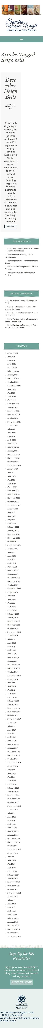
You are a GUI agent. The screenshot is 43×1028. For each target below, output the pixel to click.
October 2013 (12, 889)
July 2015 (11, 813)
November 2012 (13, 929)
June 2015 (11, 817)
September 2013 (14, 893)
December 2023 (13, 454)
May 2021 (11, 559)
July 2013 (11, 900)
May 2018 (11, 690)
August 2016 (12, 766)
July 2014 (11, 857)
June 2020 (11, 599)
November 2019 (13, 625)
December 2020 (13, 578)
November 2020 (13, 581)
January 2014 (12, 878)
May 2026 (11, 360)
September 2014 (14, 849)
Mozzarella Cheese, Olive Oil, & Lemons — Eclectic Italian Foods (22, 249)
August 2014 (12, 853)
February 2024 (13, 447)
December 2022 (13, 494)
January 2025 (12, 407)
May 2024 (11, 436)
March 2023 (12, 487)
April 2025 (11, 396)
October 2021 (12, 541)
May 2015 (11, 820)
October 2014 (12, 846)
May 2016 (11, 777)
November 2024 (13, 414)
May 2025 (11, 393)
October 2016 (12, 759)
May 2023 (11, 480)
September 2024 (14, 422)
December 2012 (13, 925)
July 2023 (11, 472)
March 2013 (12, 915)
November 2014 (13, 842)
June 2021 (11, 556)
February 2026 (13, 371)
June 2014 (11, 860)
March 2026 (12, 367)
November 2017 (13, 712)
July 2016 (11, 770)
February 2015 (13, 831)
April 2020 (11, 607)
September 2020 (14, 588)
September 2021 (14, 545)
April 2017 (11, 737)
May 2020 (11, 603)
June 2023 (11, 476)
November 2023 (13, 458)
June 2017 (11, 730)
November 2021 (13, 538)
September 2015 (14, 806)
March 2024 (12, 444)
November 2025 (13, 378)
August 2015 (12, 809)
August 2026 (12, 353)
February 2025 (13, 404)
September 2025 (14, 386)
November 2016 (13, 755)
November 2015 (13, 799)
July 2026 (11, 357)
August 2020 (12, 592)
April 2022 (11, 523)
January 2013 (12, 922)
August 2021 (12, 549)
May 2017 (11, 733)
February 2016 (13, 788)
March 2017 (12, 741)
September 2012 (14, 936)
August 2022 (12, 509)
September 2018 (14, 675)
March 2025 (12, 400)
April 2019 (11, 650)
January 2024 (12, 451)
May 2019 (11, 646)
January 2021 (12, 574)
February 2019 (13, 657)
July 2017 (11, 726)
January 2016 (12, 791)
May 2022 (11, 520)
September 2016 (14, 762)
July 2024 (11, 429)
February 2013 (13, 918)
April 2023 (11, 483)
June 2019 (11, 643)
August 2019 (12, 636)
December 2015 (13, 795)
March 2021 (12, 567)
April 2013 (11, 911)
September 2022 (14, 505)
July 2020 (11, 596)
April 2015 (11, 824)
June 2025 (11, 389)
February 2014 (13, 875)
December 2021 (13, 534)
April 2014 (11, 867)
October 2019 (12, 628)
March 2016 (12, 784)
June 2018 (11, 686)
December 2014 (13, 839)
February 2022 (13, 527)
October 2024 (12, 418)
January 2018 (12, 704)
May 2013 (11, 907)
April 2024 (11, 440)
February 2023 (13, 491)
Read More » (11, 226)
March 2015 (12, 828)
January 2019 (12, 661)
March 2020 (12, 610)
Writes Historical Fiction (21, 30)
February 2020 (13, 614)
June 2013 (11, 904)
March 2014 (12, 871)
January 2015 (12, 835)
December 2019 (13, 621)
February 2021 (13, 570)
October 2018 (12, 672)
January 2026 (12, 375)
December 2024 (13, 411)
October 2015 (12, 802)
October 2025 (12, 382)
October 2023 (12, 462)
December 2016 (13, 752)
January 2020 (12, 617)
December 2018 (13, 664)
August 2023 (12, 469)
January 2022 (12, 530)
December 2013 (13, 882)
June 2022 (11, 516)
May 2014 (11, 864)
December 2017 (13, 708)
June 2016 (11, 773)
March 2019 (12, 654)
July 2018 (11, 683)
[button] (22, 39)
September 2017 (14, 719)
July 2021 (11, 552)
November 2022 (13, 498)
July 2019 (11, 639)
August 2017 (12, 722)
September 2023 (14, 465)
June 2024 (11, 433)
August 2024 (12, 425)
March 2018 (12, 697)
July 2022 (11, 512)
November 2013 (13, 886)
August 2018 (12, 679)
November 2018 (13, 668)
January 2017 (12, 748)
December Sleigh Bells (11, 88)
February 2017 (13, 744)
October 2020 (12, 585)
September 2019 (14, 632)
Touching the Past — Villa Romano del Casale (21, 326)
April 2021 (11, 563)
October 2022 (12, 502)
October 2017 (12, 715)
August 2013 (12, 896)
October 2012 (12, 933)
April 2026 (11, 364)
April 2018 (11, 694)
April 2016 (11, 781)
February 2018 (13, 701)
